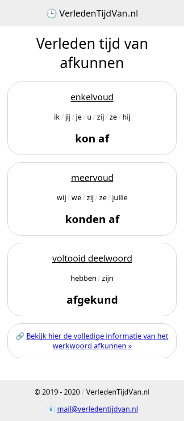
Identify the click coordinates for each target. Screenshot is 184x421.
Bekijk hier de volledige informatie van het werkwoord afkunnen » (97, 341)
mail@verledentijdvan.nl (97, 409)
